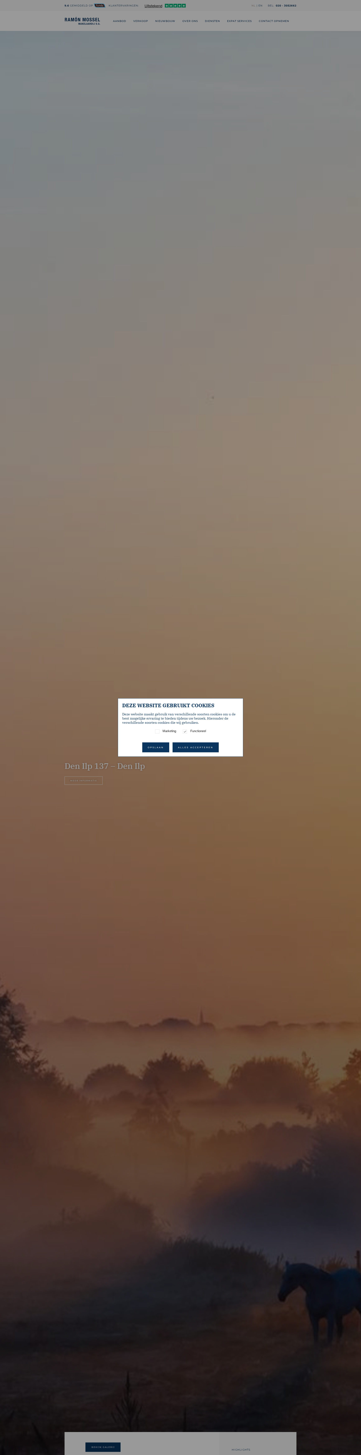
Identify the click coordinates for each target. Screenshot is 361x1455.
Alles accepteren (195, 747)
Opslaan (156, 747)
